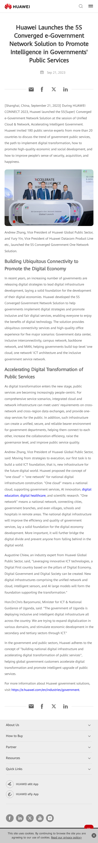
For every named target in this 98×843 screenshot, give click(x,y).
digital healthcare (33, 495)
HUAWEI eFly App (27, 794)
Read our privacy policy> (66, 837)
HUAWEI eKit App (27, 784)
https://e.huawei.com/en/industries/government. (45, 690)
